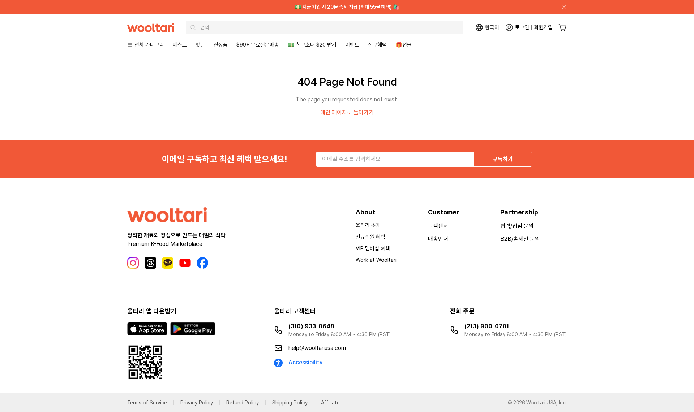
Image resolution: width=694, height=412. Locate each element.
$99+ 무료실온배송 (257, 45)
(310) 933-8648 (311, 326)
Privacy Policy (196, 403)
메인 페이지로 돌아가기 (347, 112)
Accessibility (305, 362)
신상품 (221, 45)
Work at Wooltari (376, 260)
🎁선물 (403, 45)
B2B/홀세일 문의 (520, 238)
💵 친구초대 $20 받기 (312, 45)
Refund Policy (242, 403)
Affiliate (330, 403)
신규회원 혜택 (370, 237)
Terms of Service (147, 403)
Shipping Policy (290, 403)
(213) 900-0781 (486, 326)
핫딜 (200, 45)
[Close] (561, 7)
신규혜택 (377, 45)
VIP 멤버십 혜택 (373, 248)
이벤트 (352, 45)
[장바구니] (562, 27)
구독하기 (503, 159)
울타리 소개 (368, 225)
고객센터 (438, 225)
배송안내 (438, 238)
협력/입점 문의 (517, 225)
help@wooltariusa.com (317, 347)
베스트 (180, 45)
